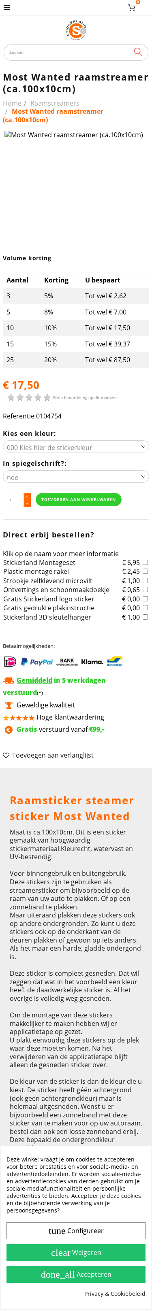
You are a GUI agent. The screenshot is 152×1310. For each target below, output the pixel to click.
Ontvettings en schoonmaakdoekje (56, 589)
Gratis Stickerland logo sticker (48, 598)
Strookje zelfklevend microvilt (47, 580)
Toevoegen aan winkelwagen (78, 499)
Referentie (18, 416)
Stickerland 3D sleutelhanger (47, 617)
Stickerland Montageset (39, 562)
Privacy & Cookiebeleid (115, 1293)
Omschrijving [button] (30, 777)
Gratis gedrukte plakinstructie (48, 607)
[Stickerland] (76, 30)
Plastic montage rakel (36, 571)
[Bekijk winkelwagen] (133, 7)
